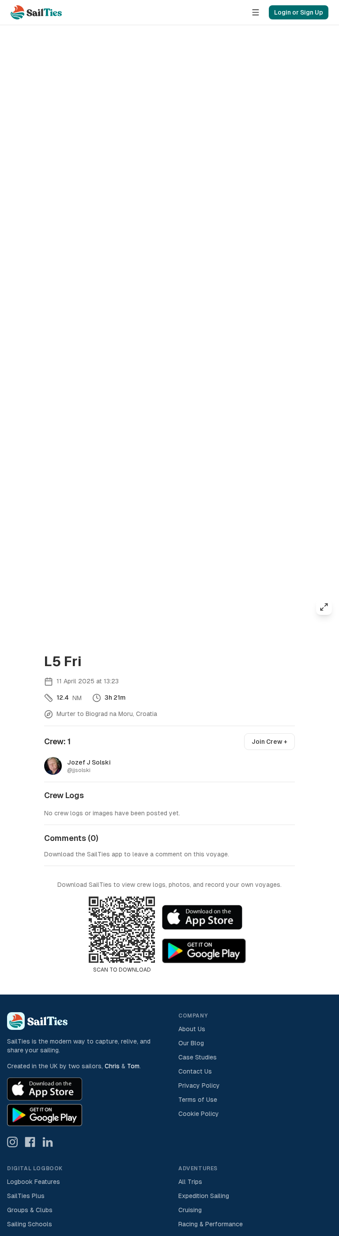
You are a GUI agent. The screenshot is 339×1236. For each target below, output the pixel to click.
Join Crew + (269, 741)
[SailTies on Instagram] (12, 1142)
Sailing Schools (29, 1224)
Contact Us (195, 1071)
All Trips (190, 1181)
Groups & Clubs (30, 1209)
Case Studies (197, 1057)
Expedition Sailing (203, 1195)
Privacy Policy (199, 1085)
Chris (112, 1066)
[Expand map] (324, 607)
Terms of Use (197, 1099)
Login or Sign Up (298, 12)
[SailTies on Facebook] (30, 1142)
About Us (191, 1029)
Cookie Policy (198, 1113)
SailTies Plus (26, 1195)
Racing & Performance (210, 1224)
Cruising (190, 1209)
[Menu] (256, 12)
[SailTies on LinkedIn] (47, 1142)
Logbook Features (33, 1181)
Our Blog (191, 1043)
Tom (133, 1066)
